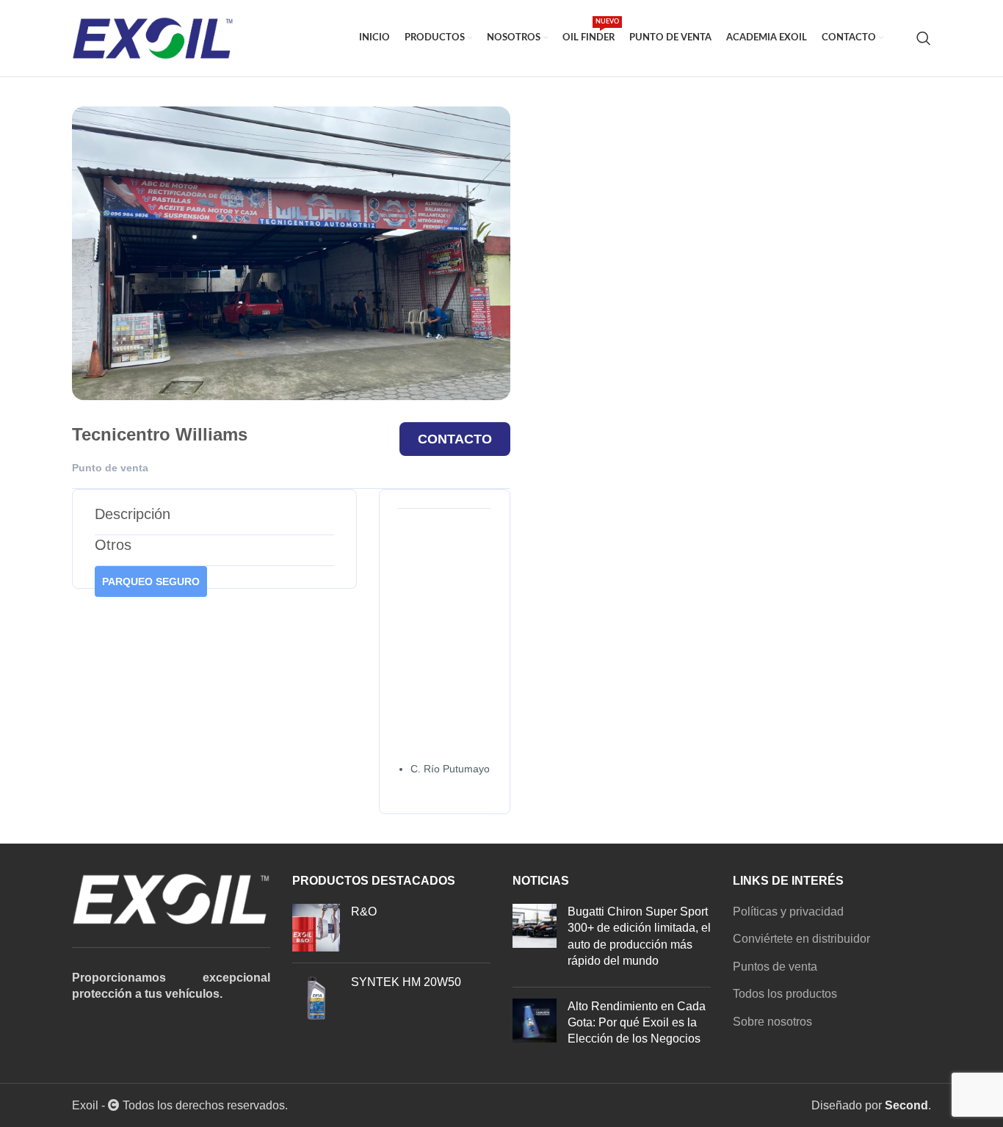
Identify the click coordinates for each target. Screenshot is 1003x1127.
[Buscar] (923, 38)
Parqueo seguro (151, 581)
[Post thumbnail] (535, 940)
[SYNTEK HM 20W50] (316, 998)
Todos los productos (785, 994)
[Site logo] (152, 37)
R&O (364, 911)
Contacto (455, 439)
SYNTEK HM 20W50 (406, 982)
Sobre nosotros (772, 1021)
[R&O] (316, 928)
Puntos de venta (775, 966)
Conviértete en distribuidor (801, 938)
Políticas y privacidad (788, 911)
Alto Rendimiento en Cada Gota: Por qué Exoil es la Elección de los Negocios (637, 1023)
